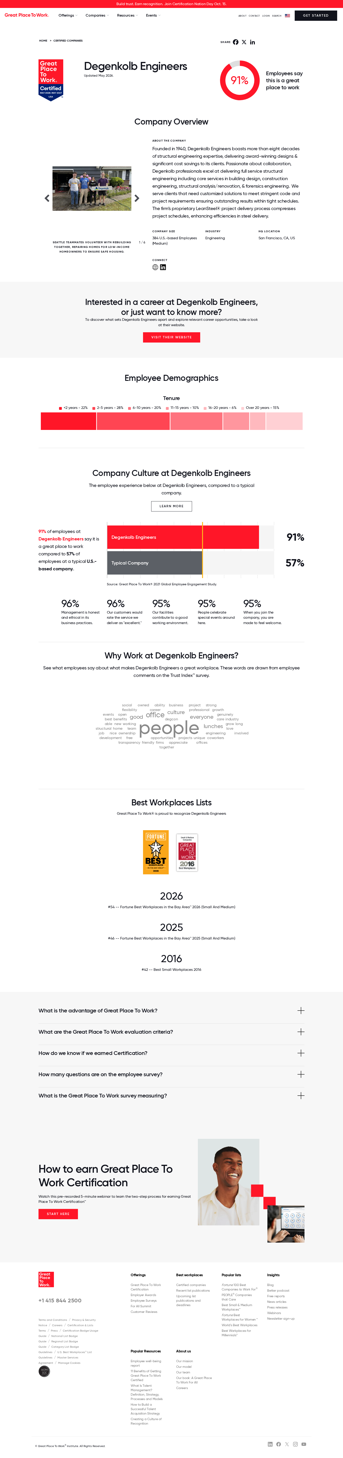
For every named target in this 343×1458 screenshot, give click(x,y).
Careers (57, 1325)
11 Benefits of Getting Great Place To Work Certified (146, 1375)
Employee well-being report (146, 1363)
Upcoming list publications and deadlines (188, 1300)
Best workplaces (189, 1275)
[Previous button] (46, 197)
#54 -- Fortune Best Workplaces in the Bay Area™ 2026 (171, 907)
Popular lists (231, 1275)
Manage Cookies (69, 1363)
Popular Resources (146, 1351)
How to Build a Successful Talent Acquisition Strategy (145, 1409)
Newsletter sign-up (281, 1318)
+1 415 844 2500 (60, 1300)
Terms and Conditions (52, 1320)
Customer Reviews (144, 1312)
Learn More (172, 506)
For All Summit (141, 1306)
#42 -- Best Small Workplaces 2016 (171, 969)
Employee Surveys (144, 1300)
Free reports (276, 1296)
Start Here (58, 1214)
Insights (273, 1275)
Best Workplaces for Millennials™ (236, 1333)
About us (183, 1351)
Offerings (138, 1275)
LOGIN (266, 15)
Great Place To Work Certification (146, 1287)
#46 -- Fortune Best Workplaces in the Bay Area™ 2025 (171, 938)
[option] (91, 198)
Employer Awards (143, 1295)
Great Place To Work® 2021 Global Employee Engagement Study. (168, 584)
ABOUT (242, 15)
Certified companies (191, 1285)
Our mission (184, 1361)
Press (54, 1330)
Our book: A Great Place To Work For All (194, 1380)
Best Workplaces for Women (239, 1317)
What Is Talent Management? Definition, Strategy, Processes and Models (147, 1392)
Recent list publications (193, 1290)
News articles (276, 1302)
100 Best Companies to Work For (240, 1287)
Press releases (277, 1307)
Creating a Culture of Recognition (146, 1421)
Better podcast (278, 1290)
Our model (184, 1367)
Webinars (274, 1313)
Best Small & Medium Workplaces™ (237, 1307)
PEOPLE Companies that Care (237, 1297)
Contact (254, 15)
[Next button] (137, 197)
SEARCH (276, 15)
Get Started (316, 16)
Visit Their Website (171, 337)
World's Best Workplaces (239, 1325)
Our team (183, 1372)
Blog (270, 1285)
